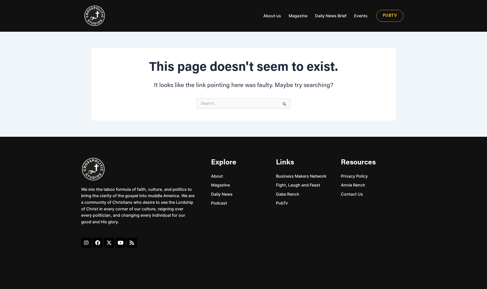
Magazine (298, 15)
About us (272, 15)
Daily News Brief (330, 15)
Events (361, 15)
